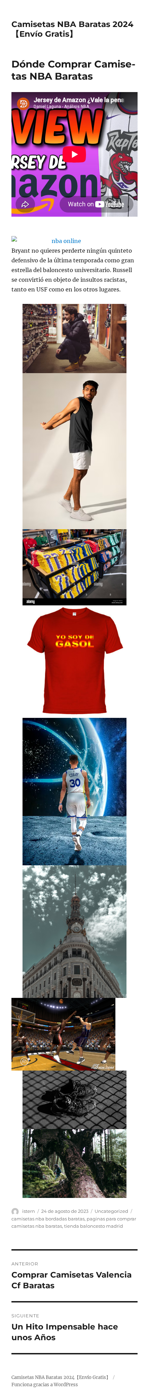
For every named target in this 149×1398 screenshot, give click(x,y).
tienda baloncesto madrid (93, 1226)
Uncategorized (111, 1211)
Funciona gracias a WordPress (44, 1385)
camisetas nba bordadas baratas (48, 1218)
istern (28, 1211)
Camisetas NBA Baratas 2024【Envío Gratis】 (72, 29)
